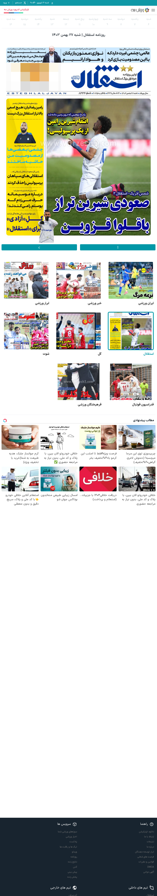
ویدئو (74, 852)
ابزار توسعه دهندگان (144, 852)
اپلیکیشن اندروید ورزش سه (16, 9)
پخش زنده (72, 877)
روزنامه (74, 857)
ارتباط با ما (149, 836)
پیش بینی (72, 872)
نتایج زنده (72, 862)
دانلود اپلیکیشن (146, 831)
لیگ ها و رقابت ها (68, 847)
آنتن (75, 867)
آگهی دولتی (148, 872)
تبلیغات (150, 841)
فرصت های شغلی (145, 857)
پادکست (73, 841)
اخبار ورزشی (71, 836)
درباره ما (150, 847)
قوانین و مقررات (146, 862)
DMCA (150, 867)
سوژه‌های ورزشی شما (67, 831)
